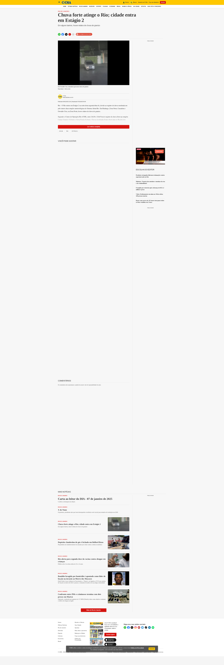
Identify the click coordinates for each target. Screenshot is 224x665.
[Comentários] (73, 34)
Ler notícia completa (93, 126)
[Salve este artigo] (69, 34)
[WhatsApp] (125, 627)
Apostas (143, 6)
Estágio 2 (75, 131)
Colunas (105, 6)
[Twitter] (132, 627)
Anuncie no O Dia (143, 2)
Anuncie (109, 652)
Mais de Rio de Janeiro (93, 610)
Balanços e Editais (80, 633)
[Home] (66, 3)
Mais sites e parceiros (81, 630)
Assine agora (110, 634)
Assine (163, 2)
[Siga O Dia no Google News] (84, 34)
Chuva (61, 131)
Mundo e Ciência (126, 6)
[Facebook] (128, 627)
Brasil (119, 6)
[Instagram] (135, 627)
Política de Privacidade (78, 639)
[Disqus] (93, 409)
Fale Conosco (138, 652)
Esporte (98, 6)
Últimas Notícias (73, 6)
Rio (67, 131)
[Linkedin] (149, 627)
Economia (112, 6)
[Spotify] (153, 627)
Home (64, 6)
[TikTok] (146, 627)
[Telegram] (142, 627)
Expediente (130, 652)
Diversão (91, 6)
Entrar (127, 2)
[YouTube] (139, 627)
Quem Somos (147, 652)
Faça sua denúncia (154, 2)
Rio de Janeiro (83, 6)
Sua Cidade (136, 6)
